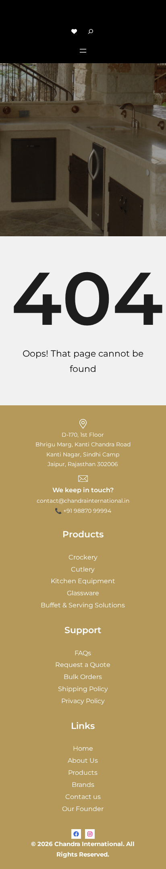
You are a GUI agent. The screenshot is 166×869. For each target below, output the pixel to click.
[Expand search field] (91, 31)
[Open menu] (83, 50)
